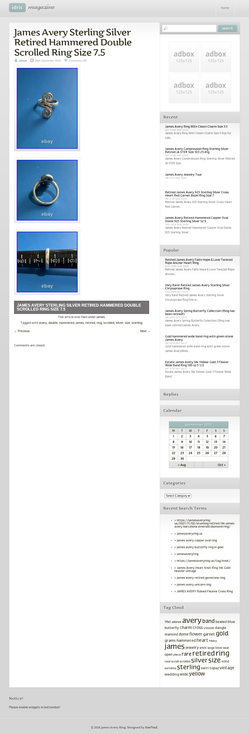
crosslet (209, 628)
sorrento (170, 668)
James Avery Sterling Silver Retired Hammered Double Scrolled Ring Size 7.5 (73, 42)
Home (225, 8)
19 (207, 447)
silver (119, 323)
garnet (209, 634)
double (53, 323)
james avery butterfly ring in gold (200, 547)
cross (198, 628)
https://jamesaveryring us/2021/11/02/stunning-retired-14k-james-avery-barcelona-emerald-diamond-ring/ (204, 523)
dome (184, 634)
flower (195, 634)
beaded (221, 622)
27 (215, 453)
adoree (176, 622)
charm (186, 628)
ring (99, 323)
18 (198, 447)
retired (90, 323)
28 (224, 453)
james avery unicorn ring (194, 584)
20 (215, 447)
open (169, 654)
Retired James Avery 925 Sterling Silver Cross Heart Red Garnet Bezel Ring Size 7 (197, 194)
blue (231, 622)
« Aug (182, 465)
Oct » (222, 465)
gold (222, 634)
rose (167, 662)
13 (215, 442)
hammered (66, 323)
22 (173, 453)
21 (223, 447)
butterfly (172, 628)
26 (207, 453)
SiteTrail (151, 727)
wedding (172, 674)
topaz (214, 668)
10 (190, 442)
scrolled (108, 323)
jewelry (192, 648)
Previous (22, 331)
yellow (197, 674)
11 (198, 442)
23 (182, 453)
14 (223, 442)
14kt (168, 622)
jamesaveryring (187, 554)
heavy (213, 641)
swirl (205, 668)
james (101, 317)
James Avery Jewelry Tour (183, 174)
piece (177, 654)
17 (190, 447)
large (210, 648)
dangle (220, 628)
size (127, 323)
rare (187, 654)
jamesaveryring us (189, 533)
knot (203, 648)
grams (170, 641)
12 (207, 442)
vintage (227, 668)
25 (198, 453)
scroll (175, 661)
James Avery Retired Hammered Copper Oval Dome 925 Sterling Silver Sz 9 (196, 220)
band (208, 621)
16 (182, 447)
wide (184, 674)
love (218, 648)
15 (173, 447)
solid (225, 661)
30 (182, 458)
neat (226, 648)
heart (202, 640)
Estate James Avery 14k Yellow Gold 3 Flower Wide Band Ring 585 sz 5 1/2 (197, 364)
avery (43, 323)
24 (190, 453)
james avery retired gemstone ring (201, 578)
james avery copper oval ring (197, 540)
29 (173, 458)
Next (145, 331)
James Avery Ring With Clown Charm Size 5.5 (196, 126)
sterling (137, 323)
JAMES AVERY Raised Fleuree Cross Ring (205, 591)
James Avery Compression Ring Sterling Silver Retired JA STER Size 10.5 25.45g (197, 151)
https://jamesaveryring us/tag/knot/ (204, 561)
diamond (171, 634)
